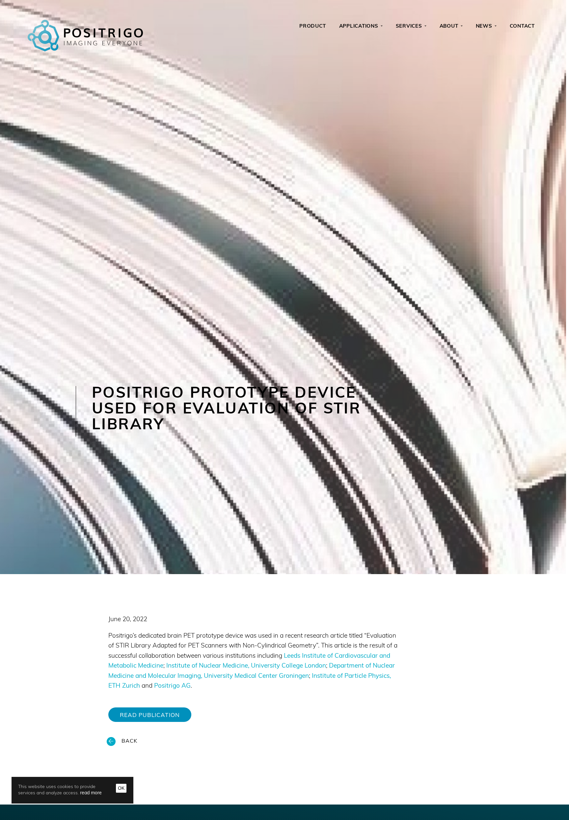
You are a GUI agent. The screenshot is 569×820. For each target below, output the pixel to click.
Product (312, 26)
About (449, 26)
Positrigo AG (172, 686)
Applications (358, 26)
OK (121, 788)
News (484, 26)
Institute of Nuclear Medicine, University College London (246, 666)
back (129, 741)
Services (409, 26)
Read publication (149, 715)
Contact (522, 26)
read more (91, 793)
